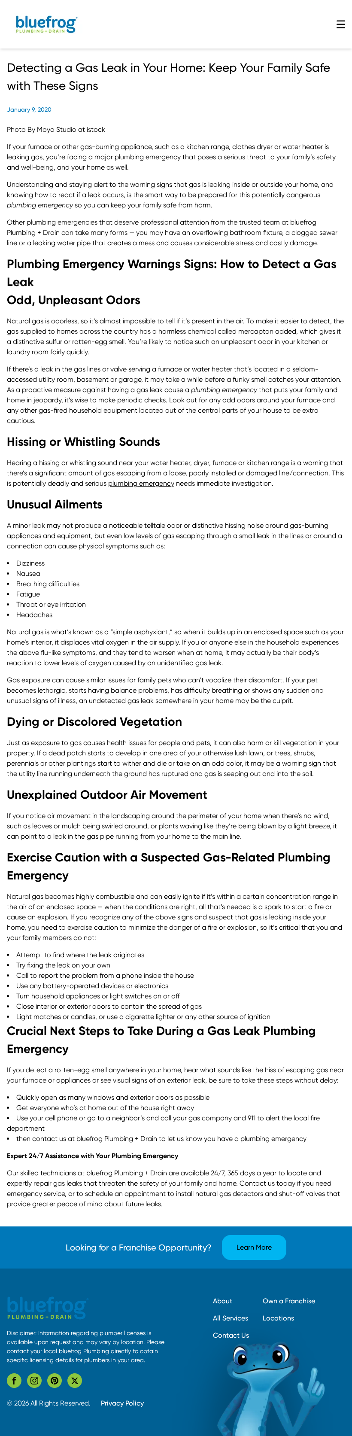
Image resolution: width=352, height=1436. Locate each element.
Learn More (254, 1247)
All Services (230, 1318)
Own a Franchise (289, 1301)
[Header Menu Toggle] (341, 24)
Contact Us (231, 1335)
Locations (278, 1318)
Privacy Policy (122, 1403)
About (222, 1301)
